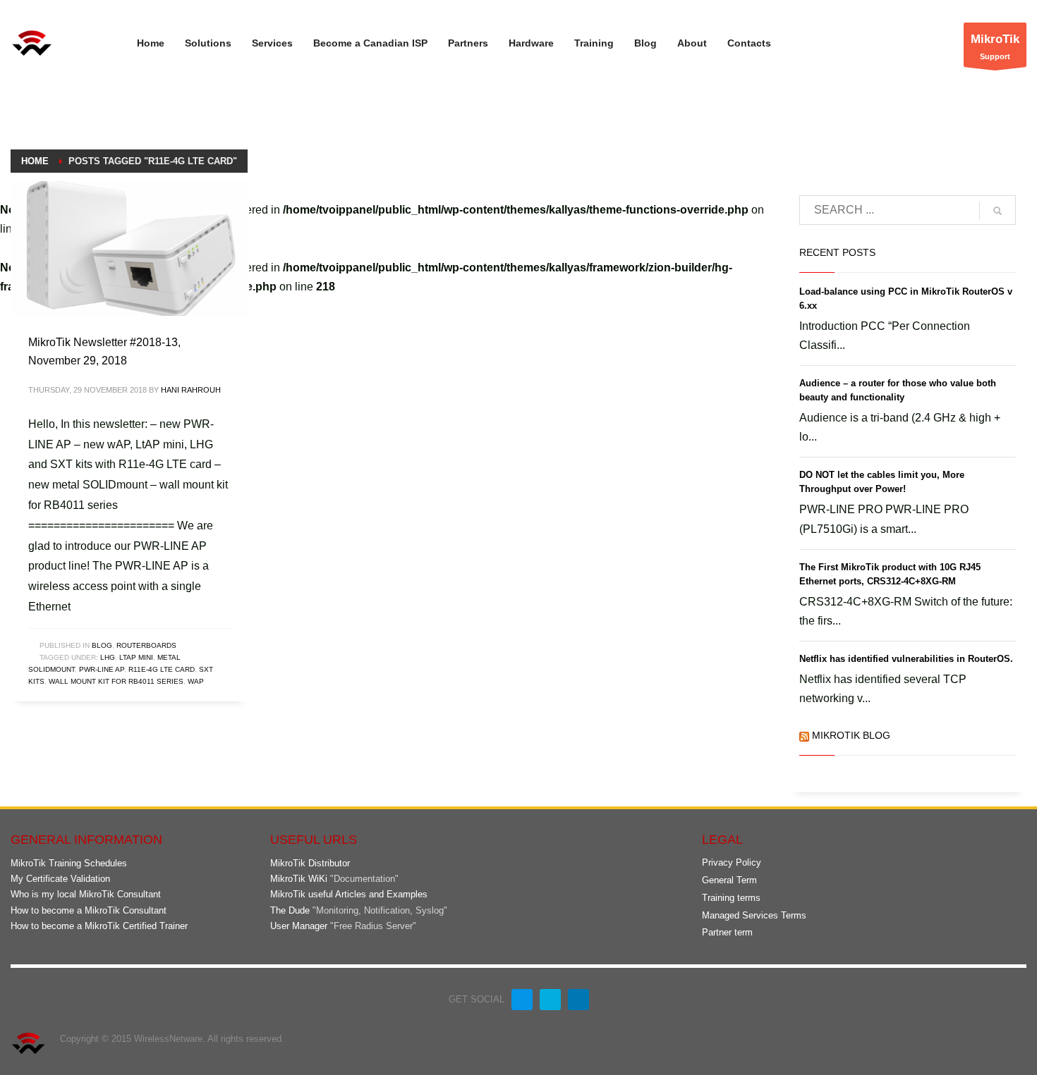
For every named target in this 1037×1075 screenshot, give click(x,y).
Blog (102, 645)
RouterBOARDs (146, 645)
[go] (997, 211)
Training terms (731, 897)
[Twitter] (550, 999)
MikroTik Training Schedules (69, 863)
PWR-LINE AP (101, 669)
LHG (107, 657)
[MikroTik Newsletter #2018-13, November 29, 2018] (130, 249)
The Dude (290, 910)
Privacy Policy (731, 862)
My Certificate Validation (60, 878)
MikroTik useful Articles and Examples (348, 894)
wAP (196, 681)
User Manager (298, 926)
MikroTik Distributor (310, 863)
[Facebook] (522, 999)
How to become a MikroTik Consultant (88, 910)
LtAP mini (136, 657)
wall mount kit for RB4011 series (116, 681)
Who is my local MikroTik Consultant (86, 894)
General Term (729, 880)
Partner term (727, 932)
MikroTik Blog (851, 735)
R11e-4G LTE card (161, 669)
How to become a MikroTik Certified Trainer (99, 926)
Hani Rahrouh (191, 390)
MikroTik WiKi (298, 878)
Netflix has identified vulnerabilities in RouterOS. (906, 658)
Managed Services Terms (754, 915)
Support (995, 46)
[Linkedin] (578, 999)
